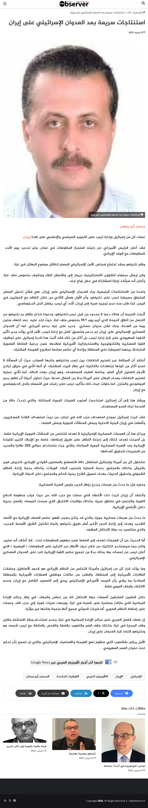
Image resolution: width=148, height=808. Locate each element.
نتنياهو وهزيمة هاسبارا (82, 754)
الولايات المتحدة (67, 676)
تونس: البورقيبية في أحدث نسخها (124, 766)
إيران (26, 237)
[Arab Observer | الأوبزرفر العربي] (74, 4)
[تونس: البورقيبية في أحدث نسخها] (123, 740)
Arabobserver (136, 801)
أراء (128, 13)
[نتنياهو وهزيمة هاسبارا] (74, 734)
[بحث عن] (143, 5)
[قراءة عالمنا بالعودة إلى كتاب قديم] (24, 730)
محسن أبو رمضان (37, 676)
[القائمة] (5, 5)
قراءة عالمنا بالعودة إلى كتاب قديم (26, 746)
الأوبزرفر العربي (96, 676)
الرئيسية (138, 13)
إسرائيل (135, 676)
